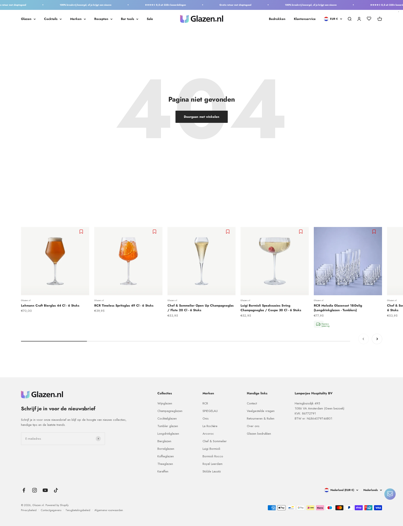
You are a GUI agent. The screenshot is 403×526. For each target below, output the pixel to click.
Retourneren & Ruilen (260, 418)
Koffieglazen (165, 456)
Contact (252, 403)
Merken (76, 19)
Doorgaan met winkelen (201, 116)
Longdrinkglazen (168, 433)
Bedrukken (277, 19)
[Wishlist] (369, 19)
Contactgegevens (51, 510)
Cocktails (51, 19)
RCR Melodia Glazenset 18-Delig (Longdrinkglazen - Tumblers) (338, 308)
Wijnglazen (164, 403)
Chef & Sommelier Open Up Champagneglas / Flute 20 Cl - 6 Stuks (200, 308)
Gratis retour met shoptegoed (227, 5)
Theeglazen (165, 464)
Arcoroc (208, 433)
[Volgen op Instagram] (34, 490)
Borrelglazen (165, 448)
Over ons (253, 426)
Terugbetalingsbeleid (77, 510)
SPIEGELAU (210, 411)
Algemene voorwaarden (108, 510)
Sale (150, 19)
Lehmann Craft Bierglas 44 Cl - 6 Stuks (50, 305)
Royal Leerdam (212, 464)
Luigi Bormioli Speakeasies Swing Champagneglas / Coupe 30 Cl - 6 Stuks (271, 308)
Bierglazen (164, 441)
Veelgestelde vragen (261, 411)
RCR (205, 403)
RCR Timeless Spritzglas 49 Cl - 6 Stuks (123, 305)
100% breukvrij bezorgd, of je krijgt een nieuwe (77, 5)
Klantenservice (305, 19)
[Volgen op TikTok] (56, 490)
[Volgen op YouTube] (45, 490)
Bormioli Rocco (213, 456)
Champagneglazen (169, 411)
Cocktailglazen (167, 418)
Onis (206, 418)
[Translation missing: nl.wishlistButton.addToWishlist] (82, 231)
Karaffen (162, 471)
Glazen (26, 19)
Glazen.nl (26, 300)
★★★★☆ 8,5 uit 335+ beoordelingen (157, 5)
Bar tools (127, 19)
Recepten (101, 19)
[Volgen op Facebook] (24, 490)
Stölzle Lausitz (212, 471)
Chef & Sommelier (215, 441)
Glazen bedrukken (259, 433)
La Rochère (210, 426)
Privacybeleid (29, 510)
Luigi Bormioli (211, 448)
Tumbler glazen (167, 426)
